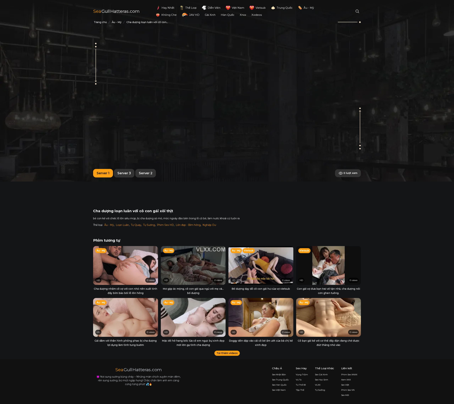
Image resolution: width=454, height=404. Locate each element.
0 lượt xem (350, 173)
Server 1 (103, 173)
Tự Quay (136, 225)
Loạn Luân (122, 225)
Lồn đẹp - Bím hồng (188, 225)
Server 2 (145, 173)
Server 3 (124, 173)
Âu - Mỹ (109, 225)
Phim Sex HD (165, 225)
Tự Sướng (149, 225)
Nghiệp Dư (209, 225)
